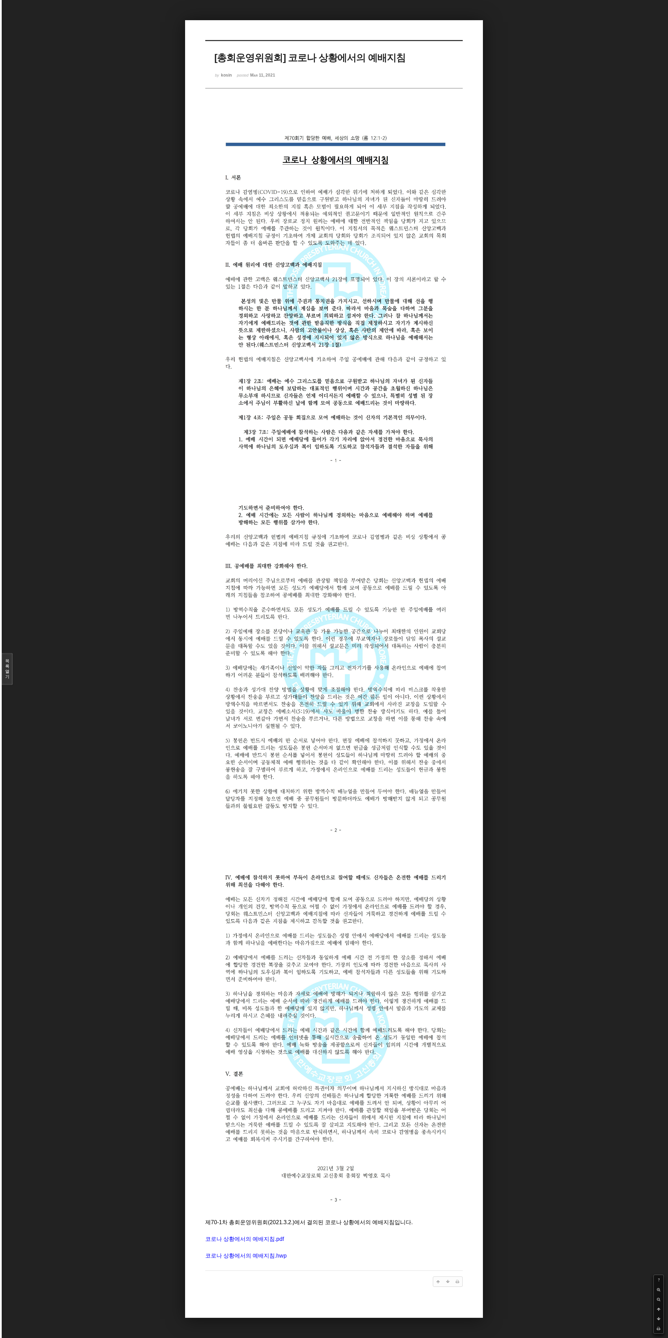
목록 (7, 669)
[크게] (658, 1289)
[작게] (658, 1299)
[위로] (658, 1309)
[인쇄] (658, 1328)
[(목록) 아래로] (658, 1319)
